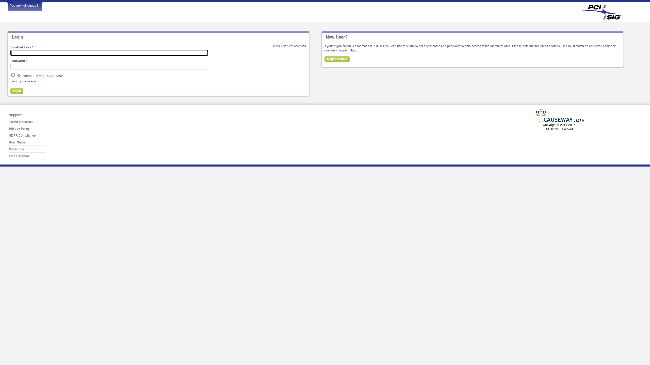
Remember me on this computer (40, 75)
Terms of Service (21, 121)
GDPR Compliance (22, 135)
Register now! (337, 59)
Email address (21, 47)
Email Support (19, 156)
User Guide (17, 142)
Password (18, 60)
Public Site (16, 149)
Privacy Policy (19, 128)
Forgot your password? (26, 81)
